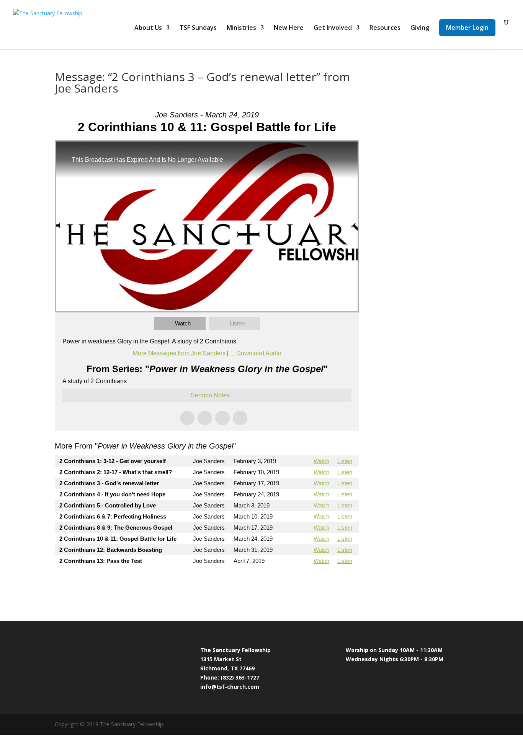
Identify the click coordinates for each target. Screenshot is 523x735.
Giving (419, 28)
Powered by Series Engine (330, 581)
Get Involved (333, 28)
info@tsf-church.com (229, 686)
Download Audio (258, 353)
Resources (384, 28)
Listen (237, 323)
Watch (183, 323)
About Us (148, 28)
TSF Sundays (198, 28)
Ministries (241, 28)
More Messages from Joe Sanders (179, 353)
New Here (289, 28)
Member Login (467, 27)
